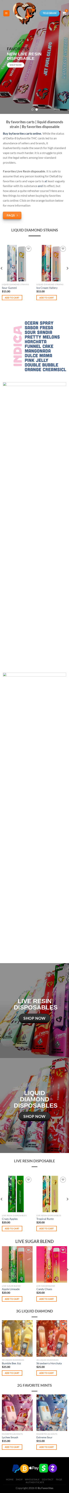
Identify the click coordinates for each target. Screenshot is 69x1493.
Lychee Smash (10, 1437)
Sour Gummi (9, 287)
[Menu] (6, 13)
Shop (19, 1479)
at (45, 181)
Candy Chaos (44, 1289)
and (40, 186)
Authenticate (35, 1482)
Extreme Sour (44, 1437)
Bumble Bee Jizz (11, 1363)
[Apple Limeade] (17, 1264)
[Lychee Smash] (17, 1412)
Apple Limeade (11, 1289)
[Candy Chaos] (51, 1264)
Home (9, 1479)
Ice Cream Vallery (47, 287)
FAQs (59, 1479)
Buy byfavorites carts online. (22, 133)
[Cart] (64, 13)
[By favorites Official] (24, 13)
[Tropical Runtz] (51, 1194)
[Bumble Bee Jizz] (17, 1338)
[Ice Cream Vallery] (51, 263)
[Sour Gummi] (17, 263)
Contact (47, 1479)
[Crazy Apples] (17, 1194)
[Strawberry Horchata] (51, 1338)
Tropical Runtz (45, 1218)
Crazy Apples (10, 1218)
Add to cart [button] (12, 297)
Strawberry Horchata (49, 1363)
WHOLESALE (32, 1479)
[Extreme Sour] (51, 1412)
